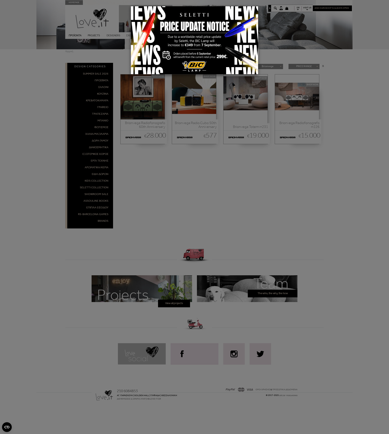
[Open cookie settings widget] (7, 427)
